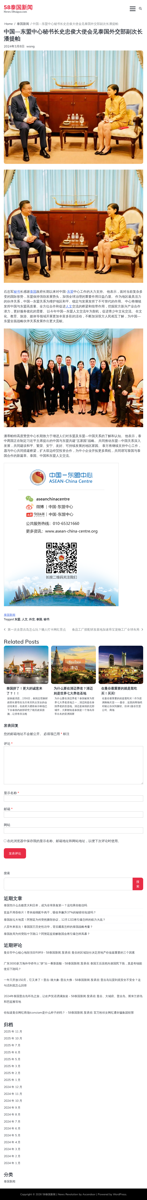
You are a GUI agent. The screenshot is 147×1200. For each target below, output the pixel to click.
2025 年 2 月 (12, 1073)
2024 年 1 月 (12, 1163)
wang (30, 46)
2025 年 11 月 (13, 1031)
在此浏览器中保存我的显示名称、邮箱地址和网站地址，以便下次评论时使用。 (64, 841)
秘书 (17, 291)
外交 (32, 619)
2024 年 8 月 (12, 1114)
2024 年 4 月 (12, 1142)
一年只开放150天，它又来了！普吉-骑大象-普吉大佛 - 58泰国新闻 (47, 980)
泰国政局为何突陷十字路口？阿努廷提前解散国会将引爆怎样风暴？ (47, 934)
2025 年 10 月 (13, 1038)
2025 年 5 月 (12, 1059)
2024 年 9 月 (12, 1107)
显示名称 (11, 793)
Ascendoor (89, 1194)
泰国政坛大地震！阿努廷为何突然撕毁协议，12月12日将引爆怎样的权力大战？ (54, 919)
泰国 (33, 291)
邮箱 (8, 809)
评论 (8, 743)
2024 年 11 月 (13, 1094)
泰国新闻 (9, 615)
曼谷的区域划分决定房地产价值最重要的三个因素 (103, 952)
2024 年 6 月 (12, 1128)
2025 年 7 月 (12, 1045)
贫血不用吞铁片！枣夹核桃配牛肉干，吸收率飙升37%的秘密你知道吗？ (50, 912)
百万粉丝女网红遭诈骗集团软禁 (114, 1012)
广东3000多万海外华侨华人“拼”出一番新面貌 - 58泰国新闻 (42, 963)
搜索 (7, 873)
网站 (7, 825)
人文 (69, 306)
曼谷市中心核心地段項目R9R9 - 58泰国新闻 (32, 952)
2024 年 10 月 (13, 1100)
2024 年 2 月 (12, 1156)
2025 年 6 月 (12, 1052)
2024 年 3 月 (12, 1149)
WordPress (119, 1194)
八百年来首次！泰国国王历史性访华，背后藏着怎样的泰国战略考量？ (48, 926)
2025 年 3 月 (12, 1066)
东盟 (70, 291)
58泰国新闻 (18, 7)
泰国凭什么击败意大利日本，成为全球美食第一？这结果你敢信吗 (45, 905)
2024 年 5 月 (12, 1135)
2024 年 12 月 (13, 1087)
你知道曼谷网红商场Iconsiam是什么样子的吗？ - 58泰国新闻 (43, 1012)
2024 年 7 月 (12, 1121)
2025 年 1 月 (12, 1080)
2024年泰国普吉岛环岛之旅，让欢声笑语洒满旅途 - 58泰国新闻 (45, 996)
